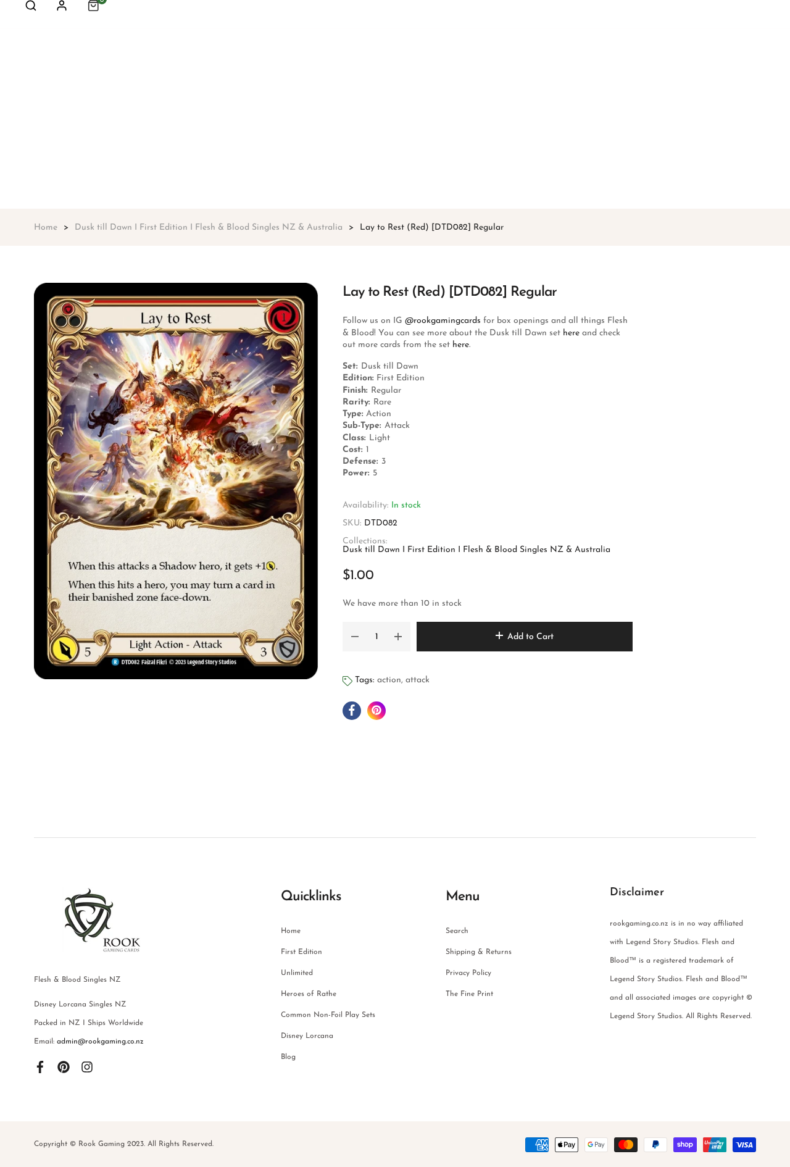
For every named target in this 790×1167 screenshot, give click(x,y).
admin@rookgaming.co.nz (100, 1041)
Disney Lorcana (307, 1036)
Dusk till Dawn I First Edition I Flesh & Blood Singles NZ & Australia (476, 549)
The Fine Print (469, 994)
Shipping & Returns (479, 952)
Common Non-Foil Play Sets (328, 1015)
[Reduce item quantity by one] (355, 636)
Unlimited (297, 973)
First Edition (301, 952)
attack (417, 680)
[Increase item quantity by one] (398, 636)
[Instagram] (87, 1066)
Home (291, 931)
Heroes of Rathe (308, 994)
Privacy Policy (468, 973)
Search (457, 931)
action (389, 680)
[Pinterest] (63, 1066)
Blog (288, 1057)
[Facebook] (40, 1066)
